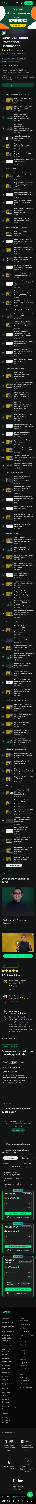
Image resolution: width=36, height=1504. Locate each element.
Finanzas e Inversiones (6, 1407)
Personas (11, 1158)
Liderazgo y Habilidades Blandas (6, 1351)
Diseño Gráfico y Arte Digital (8, 1378)
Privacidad (23, 1384)
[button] (18, 17)
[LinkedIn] (13, 1501)
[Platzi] (5, 3)
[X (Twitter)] (27, 1501)
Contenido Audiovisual (6, 1367)
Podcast (23, 1345)
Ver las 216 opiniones (8, 1038)
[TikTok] (18, 1501)
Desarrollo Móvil (7, 1372)
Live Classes (24, 1328)
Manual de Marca (25, 1354)
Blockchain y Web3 (6, 1394)
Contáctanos (24, 1369)
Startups (5, 1413)
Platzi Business (25, 1324)
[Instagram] (8, 1501)
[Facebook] (23, 1501)
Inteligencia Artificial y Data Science (7, 1338)
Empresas (25, 1158)
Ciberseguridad (7, 1345)
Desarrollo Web (7, 1322)
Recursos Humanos (5, 1401)
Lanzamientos (25, 1331)
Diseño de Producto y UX (7, 1360)
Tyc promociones (26, 1387)
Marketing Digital (8, 1331)
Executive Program (26, 1335)
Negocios (5, 1388)
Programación (7, 1384)
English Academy (8, 1327)
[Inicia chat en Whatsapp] (30, 1495)
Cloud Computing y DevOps (6, 1420)
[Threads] (32, 1501)
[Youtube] (3, 1501)
